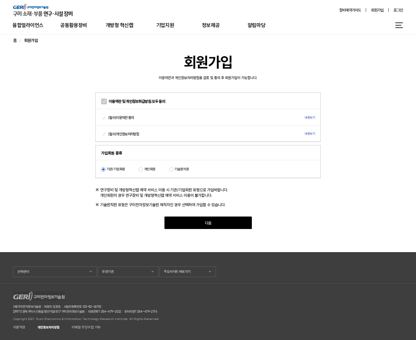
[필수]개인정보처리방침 (123, 134)
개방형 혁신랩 (119, 25)
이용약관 (19, 327)
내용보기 (310, 118)
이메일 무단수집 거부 (86, 327)
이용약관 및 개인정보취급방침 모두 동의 (137, 101)
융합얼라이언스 (28, 25)
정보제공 (211, 25)
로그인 (398, 10)
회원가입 (377, 10)
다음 (208, 222)
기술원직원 (182, 169)
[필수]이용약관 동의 (121, 117)
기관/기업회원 (116, 169)
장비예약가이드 (350, 10)
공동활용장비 (73, 25)
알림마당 (256, 25)
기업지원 (165, 25)
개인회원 (149, 169)
